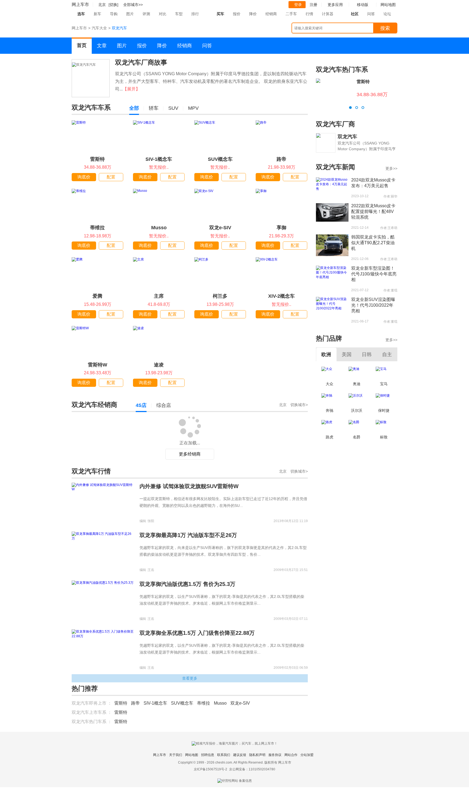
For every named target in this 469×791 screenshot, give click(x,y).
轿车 (154, 108)
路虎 (329, 437)
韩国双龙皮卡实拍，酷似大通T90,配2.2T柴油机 (373, 243)
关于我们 (175, 755)
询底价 (83, 177)
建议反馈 (239, 755)
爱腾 (97, 296)
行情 (309, 14)
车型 (179, 14)
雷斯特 (97, 159)
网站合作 (290, 755)
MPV (193, 108)
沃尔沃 (356, 410)
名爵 (356, 437)
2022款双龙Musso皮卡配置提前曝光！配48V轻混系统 (373, 211)
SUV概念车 (220, 159)
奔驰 (329, 410)
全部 (134, 108)
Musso (159, 227)
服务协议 (274, 755)
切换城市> (299, 405)
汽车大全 (99, 28)
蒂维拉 (97, 227)
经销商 (271, 14)
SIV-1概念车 (158, 159)
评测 (146, 14)
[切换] (113, 4)
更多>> (391, 168)
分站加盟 (306, 755)
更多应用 (335, 4)
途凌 (159, 365)
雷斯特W (97, 365)
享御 (281, 227)
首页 (82, 45)
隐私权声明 (257, 755)
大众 (329, 384)
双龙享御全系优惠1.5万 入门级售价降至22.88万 (197, 633)
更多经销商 (190, 454)
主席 (159, 296)
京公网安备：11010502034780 (252, 769)
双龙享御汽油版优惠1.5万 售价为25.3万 (187, 584)
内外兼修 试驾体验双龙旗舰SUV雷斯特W (189, 486)
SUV (173, 108)
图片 (130, 14)
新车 (97, 14)
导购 (114, 14)
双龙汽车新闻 (335, 167)
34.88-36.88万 (372, 94)
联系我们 (223, 755)
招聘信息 (207, 755)
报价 (236, 14)
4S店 (141, 405)
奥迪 (356, 384)
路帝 (281, 159)
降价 (253, 14)
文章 (102, 45)
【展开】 (131, 89)
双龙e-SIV (220, 227)
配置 (111, 177)
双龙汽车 (347, 136)
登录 (298, 4)
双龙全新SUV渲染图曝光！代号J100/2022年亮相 (373, 305)
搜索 (385, 28)
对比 (162, 14)
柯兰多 (220, 296)
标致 (384, 437)
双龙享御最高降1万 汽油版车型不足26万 (188, 535)
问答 (371, 14)
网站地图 (191, 755)
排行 (195, 14)
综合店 (163, 405)
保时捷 (383, 410)
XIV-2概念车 (281, 296)
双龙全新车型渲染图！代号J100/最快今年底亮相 (374, 274)
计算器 (327, 14)
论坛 (387, 14)
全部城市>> (133, 4)
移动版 (362, 4)
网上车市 (80, 4)
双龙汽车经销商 (94, 404)
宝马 (384, 384)
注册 (313, 4)
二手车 (291, 14)
